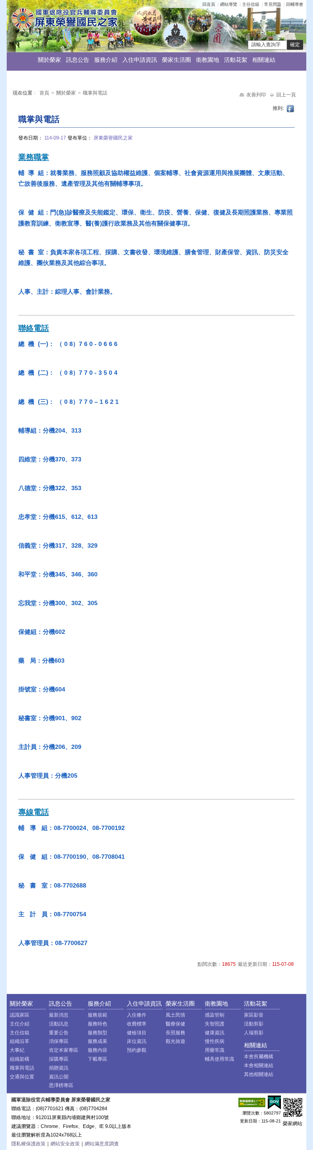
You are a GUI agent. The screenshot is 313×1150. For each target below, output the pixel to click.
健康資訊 (214, 1032)
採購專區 (58, 1059)
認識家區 (19, 1015)
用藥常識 (214, 1050)
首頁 (44, 92)
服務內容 (97, 1050)
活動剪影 (253, 1023)
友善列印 (256, 94)
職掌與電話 (95, 92)
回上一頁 (286, 94)
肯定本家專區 (63, 1050)
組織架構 (19, 1059)
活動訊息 (58, 1023)
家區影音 (253, 1015)
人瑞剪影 (253, 1032)
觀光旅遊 (175, 1041)
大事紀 (17, 1050)
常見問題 (272, 4)
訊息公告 (77, 60)
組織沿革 (19, 1041)
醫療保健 (175, 1023)
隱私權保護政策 (28, 1143)
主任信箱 (250, 4)
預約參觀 (136, 1050)
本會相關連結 (258, 1065)
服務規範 (97, 1015)
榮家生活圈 (176, 60)
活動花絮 (235, 60)
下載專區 (97, 1059)
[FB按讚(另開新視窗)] (291, 108)
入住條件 (136, 1015)
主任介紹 (19, 1023)
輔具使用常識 (219, 1059)
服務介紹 (105, 60)
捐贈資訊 (58, 1067)
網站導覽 (228, 4)
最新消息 (58, 1015)
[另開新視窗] (251, 1102)
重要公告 (58, 1032)
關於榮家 (49, 60)
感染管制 (214, 1015)
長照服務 (175, 1032)
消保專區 (58, 1041)
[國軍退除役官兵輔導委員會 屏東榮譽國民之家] (64, 17)
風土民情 (175, 1015)
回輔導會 (294, 4)
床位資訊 (136, 1041)
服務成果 (97, 1041)
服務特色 (97, 1023)
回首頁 (208, 4)
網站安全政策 (65, 1143)
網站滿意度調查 (102, 1143)
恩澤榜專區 (61, 1085)
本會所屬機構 (258, 1056)
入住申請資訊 (139, 60)
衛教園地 (207, 60)
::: (14, 93)
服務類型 (97, 1032)
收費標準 (136, 1023)
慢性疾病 (214, 1041)
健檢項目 (136, 1032)
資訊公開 (58, 1076)
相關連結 (263, 60)
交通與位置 (22, 1076)
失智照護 (214, 1023)
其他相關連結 (258, 1074)
